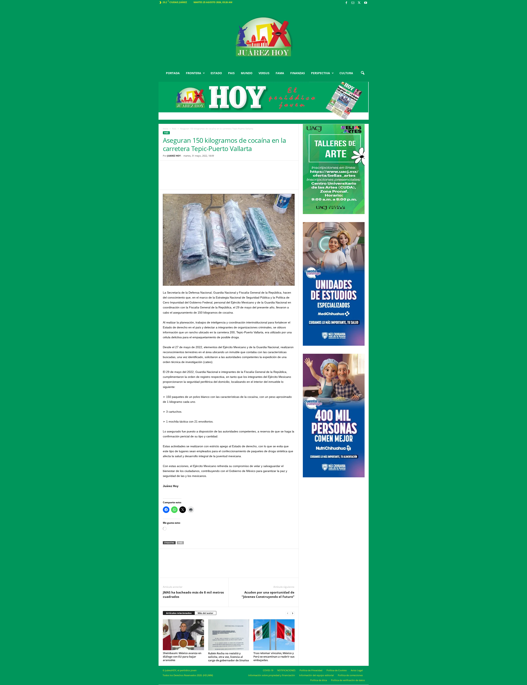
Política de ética (318, 680)
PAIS (231, 73)
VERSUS (264, 73)
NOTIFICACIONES (286, 670)
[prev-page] (288, 613)
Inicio (165, 128)
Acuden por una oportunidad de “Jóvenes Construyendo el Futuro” (268, 594)
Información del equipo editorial (316, 675)
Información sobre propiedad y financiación (271, 675)
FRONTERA (193, 73)
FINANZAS (297, 73)
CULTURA (346, 73)
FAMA (280, 73)
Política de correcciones (350, 675)
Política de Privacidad (311, 670)
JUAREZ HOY (174, 155)
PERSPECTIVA (320, 73)
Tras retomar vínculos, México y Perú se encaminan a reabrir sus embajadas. (273, 656)
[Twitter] (359, 3)
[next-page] (292, 613)
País (174, 128)
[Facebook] (346, 3)
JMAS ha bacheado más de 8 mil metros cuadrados (193, 594)
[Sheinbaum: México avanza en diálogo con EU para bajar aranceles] (183, 634)
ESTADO (216, 73)
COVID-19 (268, 670)
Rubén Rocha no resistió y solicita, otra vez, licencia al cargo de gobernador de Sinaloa (228, 656)
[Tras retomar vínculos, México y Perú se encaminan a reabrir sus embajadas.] (274, 634)
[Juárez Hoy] (264, 37)
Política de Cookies (336, 670)
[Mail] (352, 3)
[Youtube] (365, 3)
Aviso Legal (357, 670)
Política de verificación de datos (348, 680)
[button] (362, 73)
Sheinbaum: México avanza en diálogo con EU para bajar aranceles (182, 656)
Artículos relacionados (178, 613)
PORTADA (173, 73)
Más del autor (205, 613)
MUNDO (246, 73)
